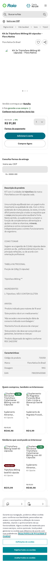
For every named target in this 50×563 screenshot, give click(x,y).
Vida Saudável (23, 27)
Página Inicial (8, 27)
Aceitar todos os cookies (24, 558)
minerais (33, 223)
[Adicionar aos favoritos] (38, 42)
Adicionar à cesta (25, 136)
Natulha (27, 104)
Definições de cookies (25, 542)
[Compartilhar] (45, 42)
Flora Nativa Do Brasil (36, 363)
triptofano (29, 192)
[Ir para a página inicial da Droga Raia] (9, 5)
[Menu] (45, 5)
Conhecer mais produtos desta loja (18, 112)
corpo (8, 215)
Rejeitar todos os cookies (25, 550)
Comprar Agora (25, 144)
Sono (36, 27)
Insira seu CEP (10, 164)
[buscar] (44, 14)
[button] (25, 68)
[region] (25, 535)
